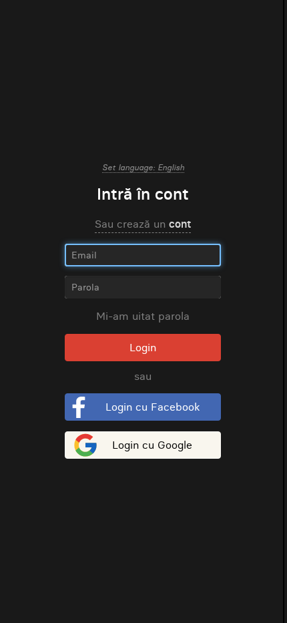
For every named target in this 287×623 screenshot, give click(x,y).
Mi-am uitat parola (143, 316)
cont (180, 223)
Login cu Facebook (152, 406)
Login (142, 347)
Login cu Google (152, 444)
